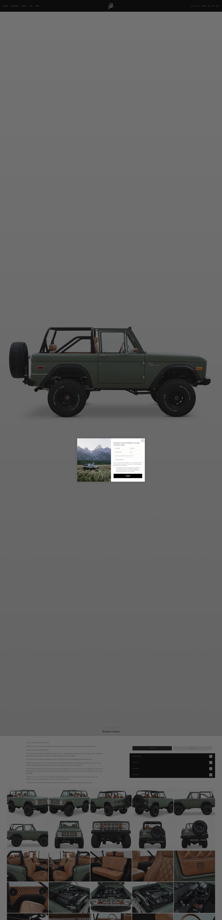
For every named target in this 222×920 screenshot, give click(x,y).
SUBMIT (128, 476)
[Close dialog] (142, 440)
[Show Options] (140, 455)
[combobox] (127, 455)
